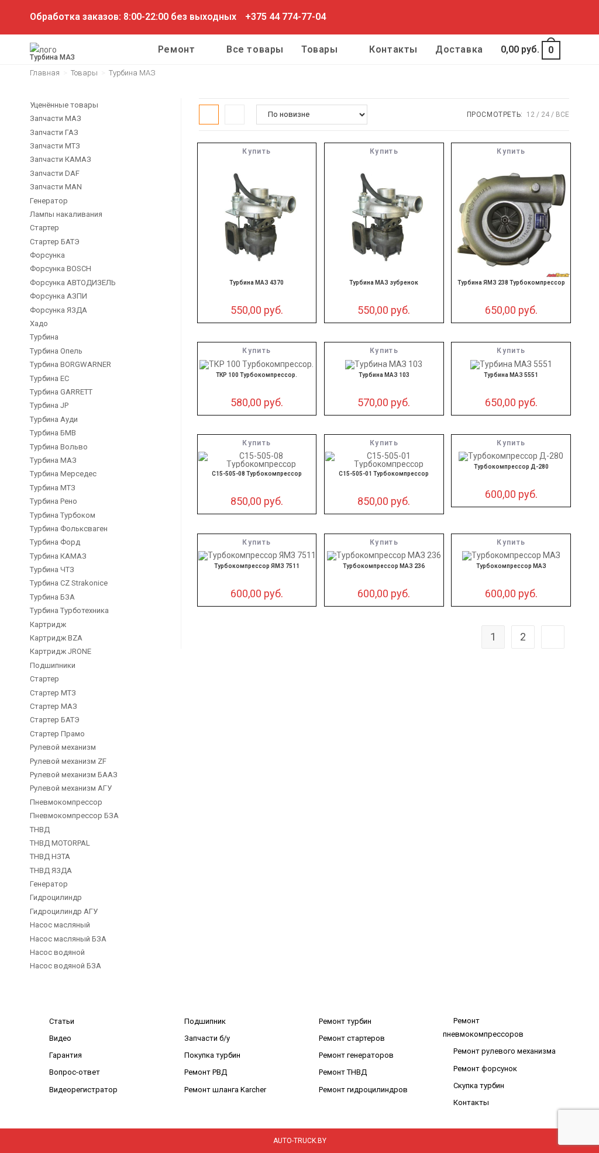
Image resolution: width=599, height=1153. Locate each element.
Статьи (61, 1021)
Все (562, 114)
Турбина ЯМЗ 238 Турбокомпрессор (511, 282)
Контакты (471, 1102)
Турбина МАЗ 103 (384, 375)
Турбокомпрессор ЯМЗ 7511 (257, 566)
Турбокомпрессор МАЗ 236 (384, 566)
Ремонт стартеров (352, 1038)
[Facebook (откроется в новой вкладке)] (498, 17)
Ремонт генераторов (356, 1055)
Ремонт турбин (345, 1021)
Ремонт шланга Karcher (225, 1089)
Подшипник (205, 1021)
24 (545, 114)
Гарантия (65, 1055)
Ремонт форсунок (485, 1068)
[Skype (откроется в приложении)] (539, 17)
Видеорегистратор (83, 1089)
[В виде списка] (235, 114)
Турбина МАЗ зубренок (383, 282)
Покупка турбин (212, 1055)
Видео (60, 1038)
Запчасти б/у (207, 1038)
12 (530, 114)
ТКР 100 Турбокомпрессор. (256, 375)
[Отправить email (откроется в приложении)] (564, 17)
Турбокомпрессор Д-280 (511, 466)
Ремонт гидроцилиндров (363, 1089)
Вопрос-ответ (74, 1072)
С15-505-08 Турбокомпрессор (257, 473)
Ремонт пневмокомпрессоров (483, 1027)
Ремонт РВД (205, 1072)
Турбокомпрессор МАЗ (511, 566)
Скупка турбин (478, 1085)
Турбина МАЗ (132, 72)
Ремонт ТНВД (343, 1072)
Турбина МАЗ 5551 (511, 375)
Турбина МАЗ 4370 (256, 282)
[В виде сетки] (209, 114)
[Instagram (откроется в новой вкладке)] (525, 17)
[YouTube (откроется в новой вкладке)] (552, 17)
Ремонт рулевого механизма (504, 1051)
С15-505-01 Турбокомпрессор (384, 473)
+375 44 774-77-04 (285, 16)
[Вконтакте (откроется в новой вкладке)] (512, 17)
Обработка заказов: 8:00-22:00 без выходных (133, 16)
